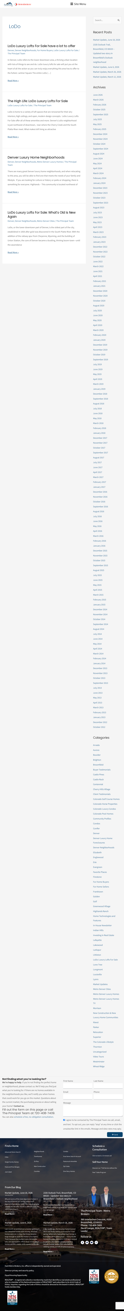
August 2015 (98, 570)
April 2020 (97, 325)
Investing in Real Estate (103, 935)
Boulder (97, 754)
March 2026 (98, 99)
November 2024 (100, 138)
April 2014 (97, 648)
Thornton (97, 1046)
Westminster (98, 1061)
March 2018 (98, 423)
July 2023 (97, 212)
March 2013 (98, 707)
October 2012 (99, 727)
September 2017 (100, 452)
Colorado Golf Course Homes (106, 799)
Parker (96, 1027)
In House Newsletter (102, 925)
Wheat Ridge (99, 1066)
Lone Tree (97, 964)
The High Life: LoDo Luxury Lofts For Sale (38, 101)
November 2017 (100, 442)
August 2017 (98, 457)
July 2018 (97, 408)
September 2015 (100, 565)
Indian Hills (98, 930)
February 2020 (99, 335)
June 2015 (97, 580)
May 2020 (97, 320)
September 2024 (100, 148)
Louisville (97, 974)
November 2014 (100, 614)
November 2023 (100, 192)
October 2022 (99, 256)
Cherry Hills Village (101, 789)
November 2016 (100, 496)
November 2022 (100, 251)
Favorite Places (100, 872)
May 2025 (97, 124)
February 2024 (99, 178)
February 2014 (99, 658)
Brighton (97, 759)
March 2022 (98, 266)
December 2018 (100, 393)
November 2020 (100, 295)
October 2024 (99, 143)
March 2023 (98, 232)
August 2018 (98, 403)
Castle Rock (98, 779)
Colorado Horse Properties (105, 803)
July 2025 (97, 119)
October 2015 (99, 560)
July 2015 (97, 575)
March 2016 (98, 536)
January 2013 (99, 717)
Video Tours (98, 1056)
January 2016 (99, 545)
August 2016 (98, 511)
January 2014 (99, 663)
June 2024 (98, 158)
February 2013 (99, 712)
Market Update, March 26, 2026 (107, 71)
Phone (97, 1092)
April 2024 (97, 168)
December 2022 (100, 246)
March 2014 (98, 653)
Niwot (96, 1022)
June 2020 (98, 315)
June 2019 (97, 369)
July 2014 (97, 634)
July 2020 (97, 310)
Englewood (98, 857)
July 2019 (97, 364)
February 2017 (99, 482)
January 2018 (99, 433)
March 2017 (98, 477)
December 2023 (100, 187)
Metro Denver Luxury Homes (50, 161)
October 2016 (99, 501)
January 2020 (99, 339)
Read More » (13, 80)
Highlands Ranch (100, 911)
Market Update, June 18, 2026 (106, 39)
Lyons (95, 979)
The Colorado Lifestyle (103, 1042)
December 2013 (100, 668)
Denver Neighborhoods (25, 50)
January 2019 (99, 389)
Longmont (98, 969)
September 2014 (100, 624)
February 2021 (99, 281)
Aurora (96, 750)
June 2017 (97, 467)
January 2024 (99, 183)
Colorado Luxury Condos (104, 808)
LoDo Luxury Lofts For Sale (66, 50)
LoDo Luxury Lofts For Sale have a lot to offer (41, 46)
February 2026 (99, 104)
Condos (96, 823)
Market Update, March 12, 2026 (107, 76)
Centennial (98, 784)
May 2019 (97, 374)
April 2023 (97, 227)
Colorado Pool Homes (103, 813)
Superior (97, 1037)
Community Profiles (102, 818)
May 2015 (97, 585)
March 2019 (98, 384)
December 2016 (100, 491)
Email (65, 1092)
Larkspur (97, 949)
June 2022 (98, 261)
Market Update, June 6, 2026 (106, 67)
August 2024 (98, 153)
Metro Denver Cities (45, 221)
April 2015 (97, 589)
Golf (95, 901)
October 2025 (99, 109)
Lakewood (98, 945)
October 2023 (99, 197)
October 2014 (99, 619)
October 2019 (99, 354)
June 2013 (97, 692)
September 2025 (100, 114)
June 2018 (97, 413)
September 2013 (100, 683)
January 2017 (99, 487)
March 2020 (98, 330)
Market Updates (100, 984)
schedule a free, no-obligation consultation (33, 1116)
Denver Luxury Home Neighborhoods (36, 157)
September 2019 (100, 359)
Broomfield (98, 764)
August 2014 (98, 629)
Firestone (97, 876)
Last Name (98, 1080)
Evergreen (97, 867)
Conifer (96, 828)
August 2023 (98, 207)
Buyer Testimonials (101, 769)
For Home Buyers (45, 50)
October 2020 (99, 300)
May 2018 (97, 418)
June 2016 (97, 521)
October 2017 (99, 447)
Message (67, 1102)
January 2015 (99, 604)
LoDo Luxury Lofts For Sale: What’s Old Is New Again (42, 214)
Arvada (96, 745)
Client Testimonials (101, 794)
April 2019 (97, 379)
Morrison (97, 1008)
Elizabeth (97, 852)
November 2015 (100, 555)
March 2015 (98, 594)
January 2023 (99, 241)
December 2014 (100, 609)
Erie (95, 862)
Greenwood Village (101, 906)
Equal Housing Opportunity (16, 1275)
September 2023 (100, 202)
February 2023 (99, 237)
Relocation (98, 1032)
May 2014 (97, 643)
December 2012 (100, 722)
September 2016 (100, 506)
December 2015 (100, 550)
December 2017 (100, 438)
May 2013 (97, 697)
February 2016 (99, 540)
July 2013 (97, 687)
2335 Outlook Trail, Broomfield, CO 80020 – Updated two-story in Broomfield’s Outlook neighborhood (104, 53)
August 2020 (98, 305)
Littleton (97, 954)
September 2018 (100, 398)
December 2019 (100, 344)
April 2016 (97, 531)
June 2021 (97, 271)
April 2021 (97, 276)
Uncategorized (99, 1051)
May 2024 (97, 163)
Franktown (98, 891)
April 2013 (97, 702)
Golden (96, 896)
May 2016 (97, 526)
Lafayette (97, 940)
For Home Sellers (101, 886)
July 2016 (97, 516)
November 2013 (100, 673)
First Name (68, 1080)
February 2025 (99, 129)
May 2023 (97, 222)
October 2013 (99, 678)
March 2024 (98, 173)
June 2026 (98, 94)
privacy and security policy (23, 1270)
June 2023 (98, 217)
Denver (11, 50)
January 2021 (99, 286)
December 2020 (100, 290)
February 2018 (99, 428)
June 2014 (97, 638)
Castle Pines (98, 774)
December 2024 (100, 134)
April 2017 (97, 472)
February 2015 (99, 599)
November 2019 (100, 349)
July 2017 (97, 462)
